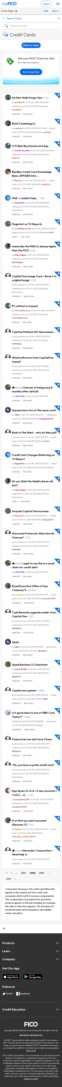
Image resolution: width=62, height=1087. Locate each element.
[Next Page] (15, 879)
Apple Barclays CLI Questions (30, 664)
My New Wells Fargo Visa (27, 97)
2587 (23, 872)
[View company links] (57, 959)
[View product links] (57, 943)
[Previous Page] (7, 873)
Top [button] (4, 928)
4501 (8, 878)
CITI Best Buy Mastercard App (30, 146)
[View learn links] (57, 951)
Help (46, 10)
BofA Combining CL (24, 123)
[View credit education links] (57, 1009)
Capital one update (24, 690)
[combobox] (31, 25)
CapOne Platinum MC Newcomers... (34, 332)
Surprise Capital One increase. (30, 511)
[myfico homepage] (9, 3)
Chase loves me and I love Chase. (32, 739)
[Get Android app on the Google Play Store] (32, 976)
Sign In (55, 10)
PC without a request (25, 306)
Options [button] (58, 18)
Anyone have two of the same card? (34, 410)
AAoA (15, 642)
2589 (41, 872)
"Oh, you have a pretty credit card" (33, 765)
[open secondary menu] (58, 3)
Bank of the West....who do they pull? (34, 432)
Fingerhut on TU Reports (27, 224)
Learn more (31, 1050)
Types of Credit (13, 18)
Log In (46, 3)
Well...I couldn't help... (25, 198)
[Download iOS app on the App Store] (11, 976)
